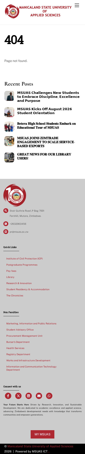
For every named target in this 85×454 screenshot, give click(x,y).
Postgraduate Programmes (21, 264)
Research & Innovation (19, 283)
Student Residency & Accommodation (27, 289)
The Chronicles (14, 295)
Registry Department (18, 354)
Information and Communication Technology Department (31, 368)
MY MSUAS (42, 434)
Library (10, 277)
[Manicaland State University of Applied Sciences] (38, 17)
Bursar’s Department (18, 341)
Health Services (15, 348)
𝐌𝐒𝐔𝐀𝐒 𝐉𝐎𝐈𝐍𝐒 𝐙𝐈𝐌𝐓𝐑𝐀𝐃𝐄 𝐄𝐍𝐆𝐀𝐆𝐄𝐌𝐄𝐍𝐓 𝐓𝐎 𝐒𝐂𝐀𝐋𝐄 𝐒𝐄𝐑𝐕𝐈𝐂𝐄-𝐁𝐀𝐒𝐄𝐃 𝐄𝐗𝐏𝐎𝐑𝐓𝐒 (46, 142)
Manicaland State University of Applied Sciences (40, 446)
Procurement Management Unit (24, 335)
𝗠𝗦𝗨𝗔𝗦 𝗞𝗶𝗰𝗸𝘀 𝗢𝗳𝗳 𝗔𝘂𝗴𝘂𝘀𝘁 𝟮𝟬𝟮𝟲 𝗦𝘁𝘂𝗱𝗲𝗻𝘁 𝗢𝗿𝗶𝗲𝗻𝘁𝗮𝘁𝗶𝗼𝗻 (44, 111)
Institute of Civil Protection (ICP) (24, 258)
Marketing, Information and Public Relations (31, 323)
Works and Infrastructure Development (28, 360)
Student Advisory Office (20, 329)
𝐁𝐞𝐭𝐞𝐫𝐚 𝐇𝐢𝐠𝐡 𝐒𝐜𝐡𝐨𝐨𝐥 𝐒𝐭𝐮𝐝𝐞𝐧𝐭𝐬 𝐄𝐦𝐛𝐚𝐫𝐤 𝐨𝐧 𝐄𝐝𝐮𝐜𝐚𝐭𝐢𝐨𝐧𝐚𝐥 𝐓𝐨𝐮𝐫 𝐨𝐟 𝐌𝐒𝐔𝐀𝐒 (46, 126)
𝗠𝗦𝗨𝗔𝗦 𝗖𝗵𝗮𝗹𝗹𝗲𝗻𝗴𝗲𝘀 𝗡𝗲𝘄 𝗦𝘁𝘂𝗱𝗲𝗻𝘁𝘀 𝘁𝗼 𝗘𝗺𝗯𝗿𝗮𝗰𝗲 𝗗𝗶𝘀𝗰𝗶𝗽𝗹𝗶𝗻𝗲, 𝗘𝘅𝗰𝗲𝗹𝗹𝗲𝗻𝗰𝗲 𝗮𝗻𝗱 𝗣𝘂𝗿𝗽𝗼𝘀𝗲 (48, 97)
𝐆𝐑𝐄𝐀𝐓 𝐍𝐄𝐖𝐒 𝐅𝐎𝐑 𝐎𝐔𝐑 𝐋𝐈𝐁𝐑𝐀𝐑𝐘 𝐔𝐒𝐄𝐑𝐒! (44, 156)
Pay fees (11, 270)
